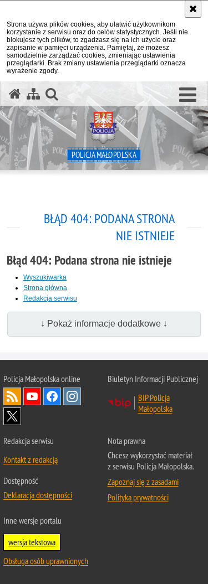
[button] (187, 95)
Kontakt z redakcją (30, 459)
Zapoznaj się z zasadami (143, 481)
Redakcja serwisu (50, 298)
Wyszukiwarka (45, 277)
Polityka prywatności (138, 497)
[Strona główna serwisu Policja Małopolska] (15, 94)
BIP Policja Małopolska (155, 403)
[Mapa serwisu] (33, 94)
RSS (12, 396)
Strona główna (45, 288)
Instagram (72, 396)
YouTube (32, 396)
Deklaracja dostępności (37, 494)
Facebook (52, 396)
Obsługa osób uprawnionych (45, 560)
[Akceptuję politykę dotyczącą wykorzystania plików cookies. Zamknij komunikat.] (193, 9)
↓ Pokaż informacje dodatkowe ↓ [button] (104, 323)
